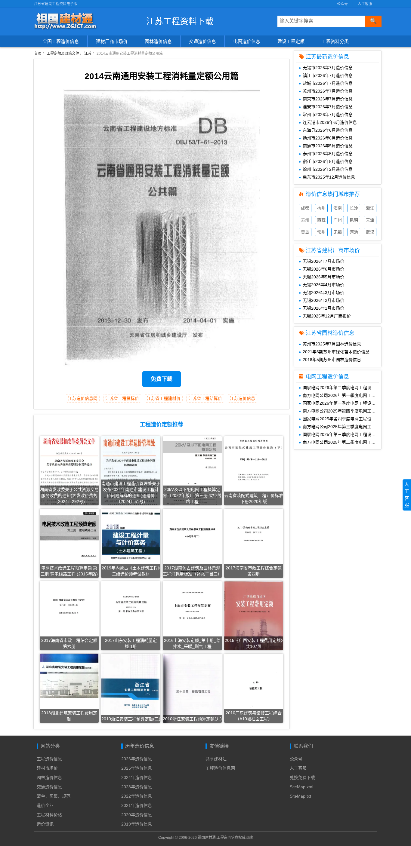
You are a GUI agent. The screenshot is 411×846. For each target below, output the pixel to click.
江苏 (87, 53)
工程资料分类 (335, 41)
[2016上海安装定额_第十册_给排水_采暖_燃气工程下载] (192, 622)
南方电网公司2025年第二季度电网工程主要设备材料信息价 (342, 442)
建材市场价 (47, 768)
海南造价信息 (337, 209)
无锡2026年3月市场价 (323, 292)
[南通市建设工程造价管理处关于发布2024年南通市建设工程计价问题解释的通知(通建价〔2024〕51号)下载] (130, 476)
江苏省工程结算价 (205, 398)
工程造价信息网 (220, 768)
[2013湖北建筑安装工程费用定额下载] (69, 675)
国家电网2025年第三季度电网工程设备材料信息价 (342, 434)
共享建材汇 (216, 758)
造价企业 (45, 805)
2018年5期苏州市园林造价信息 (332, 359)
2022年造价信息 (136, 796)
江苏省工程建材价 (164, 398)
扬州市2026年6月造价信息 (328, 138)
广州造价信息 (337, 221)
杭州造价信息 (321, 209)
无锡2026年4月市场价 (323, 284)
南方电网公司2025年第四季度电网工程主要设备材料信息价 (342, 411)
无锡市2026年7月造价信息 (328, 67)
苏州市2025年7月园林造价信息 (332, 344)
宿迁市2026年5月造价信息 (328, 161)
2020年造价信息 (136, 814)
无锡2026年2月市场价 (323, 300)
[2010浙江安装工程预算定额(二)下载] (130, 693)
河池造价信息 (354, 233)
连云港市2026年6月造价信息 (330, 122)
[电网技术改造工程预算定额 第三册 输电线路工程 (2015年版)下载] (69, 534)
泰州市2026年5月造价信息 (328, 153)
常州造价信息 (321, 233)
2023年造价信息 (136, 786)
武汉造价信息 (370, 233)
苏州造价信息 (305, 221)
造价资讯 (45, 824)
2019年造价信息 (136, 824)
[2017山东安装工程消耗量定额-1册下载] (130, 623)
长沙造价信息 (354, 209)
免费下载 (161, 379)
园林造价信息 (158, 41)
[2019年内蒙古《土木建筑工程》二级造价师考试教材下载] (130, 550)
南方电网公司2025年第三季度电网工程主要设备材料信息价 (342, 426)
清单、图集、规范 (53, 796)
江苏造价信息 (242, 398)
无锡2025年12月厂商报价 (327, 316)
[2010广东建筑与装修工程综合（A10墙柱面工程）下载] (253, 695)
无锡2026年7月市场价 (323, 261)
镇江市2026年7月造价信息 (328, 75)
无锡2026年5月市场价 (323, 276)
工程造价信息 (49, 758)
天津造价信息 (370, 221)
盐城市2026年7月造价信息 (328, 83)
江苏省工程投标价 (122, 398)
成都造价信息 (305, 209)
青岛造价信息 (305, 233)
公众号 (342, 4)
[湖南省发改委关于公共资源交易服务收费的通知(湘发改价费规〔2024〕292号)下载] (69, 474)
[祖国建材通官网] (66, 21)
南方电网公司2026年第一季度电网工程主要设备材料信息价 (342, 395)
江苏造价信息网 (82, 398)
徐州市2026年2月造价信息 (328, 169)
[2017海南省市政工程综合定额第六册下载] (69, 621)
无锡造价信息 (337, 233)
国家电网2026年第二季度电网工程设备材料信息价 (342, 387)
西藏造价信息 (321, 221)
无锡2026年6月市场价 (323, 269)
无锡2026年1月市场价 (323, 308)
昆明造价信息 (354, 221)
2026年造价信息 (136, 758)
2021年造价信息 (136, 805)
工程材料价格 (49, 814)
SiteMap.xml (301, 786)
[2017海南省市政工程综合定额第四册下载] (253, 549)
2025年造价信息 (136, 768)
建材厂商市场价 (112, 41)
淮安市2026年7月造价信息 (328, 106)
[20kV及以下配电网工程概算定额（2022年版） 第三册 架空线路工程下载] (192, 475)
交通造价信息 (202, 41)
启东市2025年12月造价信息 (329, 177)
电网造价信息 (246, 41)
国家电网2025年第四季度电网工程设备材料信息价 (342, 418)
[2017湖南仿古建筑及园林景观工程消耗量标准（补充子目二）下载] (192, 546)
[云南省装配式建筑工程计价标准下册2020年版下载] (253, 460)
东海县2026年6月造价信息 (328, 130)
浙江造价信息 (370, 209)
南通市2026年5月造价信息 (328, 145)
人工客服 (365, 4)
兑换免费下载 (302, 777)
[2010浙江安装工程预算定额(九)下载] (192, 696)
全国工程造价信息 (61, 41)
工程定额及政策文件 (63, 53)
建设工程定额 (290, 41)
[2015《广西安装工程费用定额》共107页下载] (253, 623)
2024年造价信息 (136, 777)
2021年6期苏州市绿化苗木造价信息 (336, 351)
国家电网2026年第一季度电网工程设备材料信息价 (342, 403)
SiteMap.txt (300, 796)
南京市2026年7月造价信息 (328, 99)
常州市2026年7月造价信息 (328, 114)
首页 (38, 53)
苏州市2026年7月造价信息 (328, 91)
